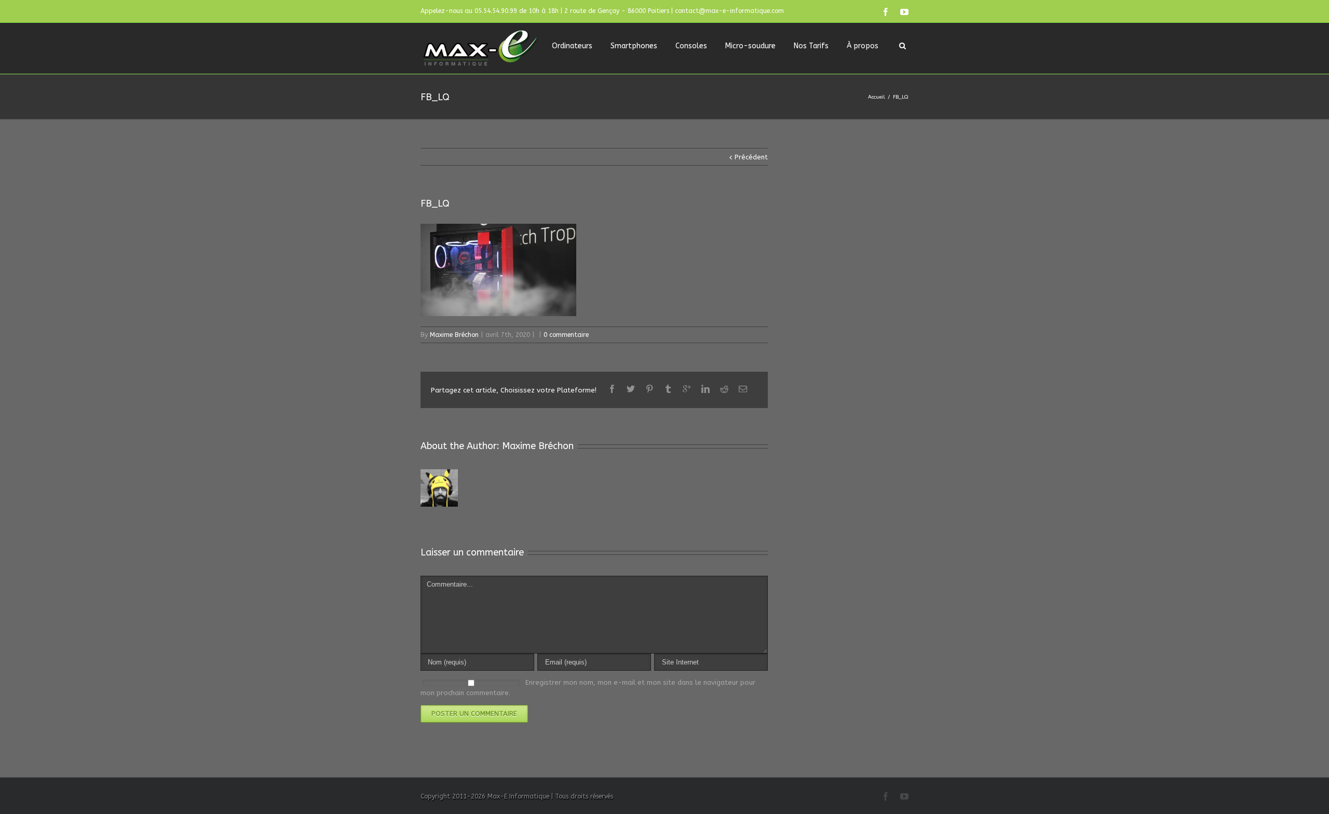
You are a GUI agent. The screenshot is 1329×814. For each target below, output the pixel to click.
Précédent (751, 157)
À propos (862, 46)
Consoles (691, 46)
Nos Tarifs (811, 46)
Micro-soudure (750, 46)
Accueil (876, 97)
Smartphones (634, 46)
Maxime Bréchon (454, 334)
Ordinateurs (572, 46)
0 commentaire (566, 334)
